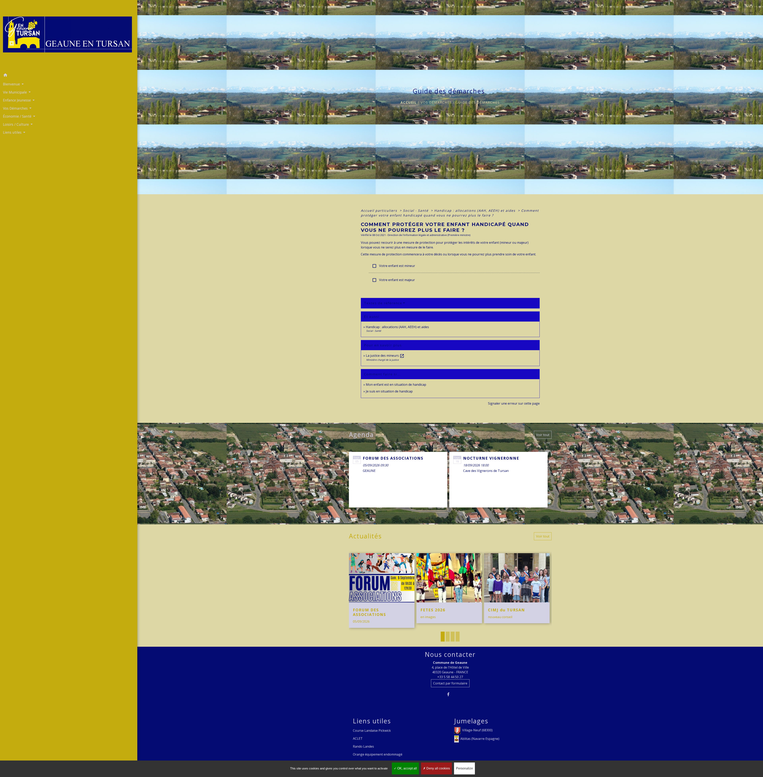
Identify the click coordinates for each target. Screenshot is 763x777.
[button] (68, 75)
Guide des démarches (478, 102)
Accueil (409, 102)
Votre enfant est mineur (393, 266)
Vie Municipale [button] (15, 92)
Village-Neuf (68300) (477, 730)
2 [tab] (448, 637)
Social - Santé (416, 210)
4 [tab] (458, 637)
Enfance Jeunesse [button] (17, 100)
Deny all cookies (438, 768)
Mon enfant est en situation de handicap (396, 384)
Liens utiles (372, 721)
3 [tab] (453, 637)
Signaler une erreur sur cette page (514, 403)
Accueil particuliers (379, 210)
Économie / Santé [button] (17, 116)
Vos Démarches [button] (16, 108)
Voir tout (542, 435)
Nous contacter (450, 654)
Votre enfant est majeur (393, 280)
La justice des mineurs (385, 355)
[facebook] (450, 694)
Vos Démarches (436, 102)
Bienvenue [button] (12, 84)
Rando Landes (363, 746)
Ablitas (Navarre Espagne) (479, 738)
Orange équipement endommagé (377, 754)
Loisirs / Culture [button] (16, 124)
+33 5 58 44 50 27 (450, 677)
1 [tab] (443, 637)
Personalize (464, 768)
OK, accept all (406, 768)
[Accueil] (68, 35)
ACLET (358, 738)
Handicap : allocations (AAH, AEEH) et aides (475, 210)
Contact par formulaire (450, 683)
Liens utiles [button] (12, 132)
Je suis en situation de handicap (389, 391)
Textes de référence (383, 303)
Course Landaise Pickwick (372, 730)
